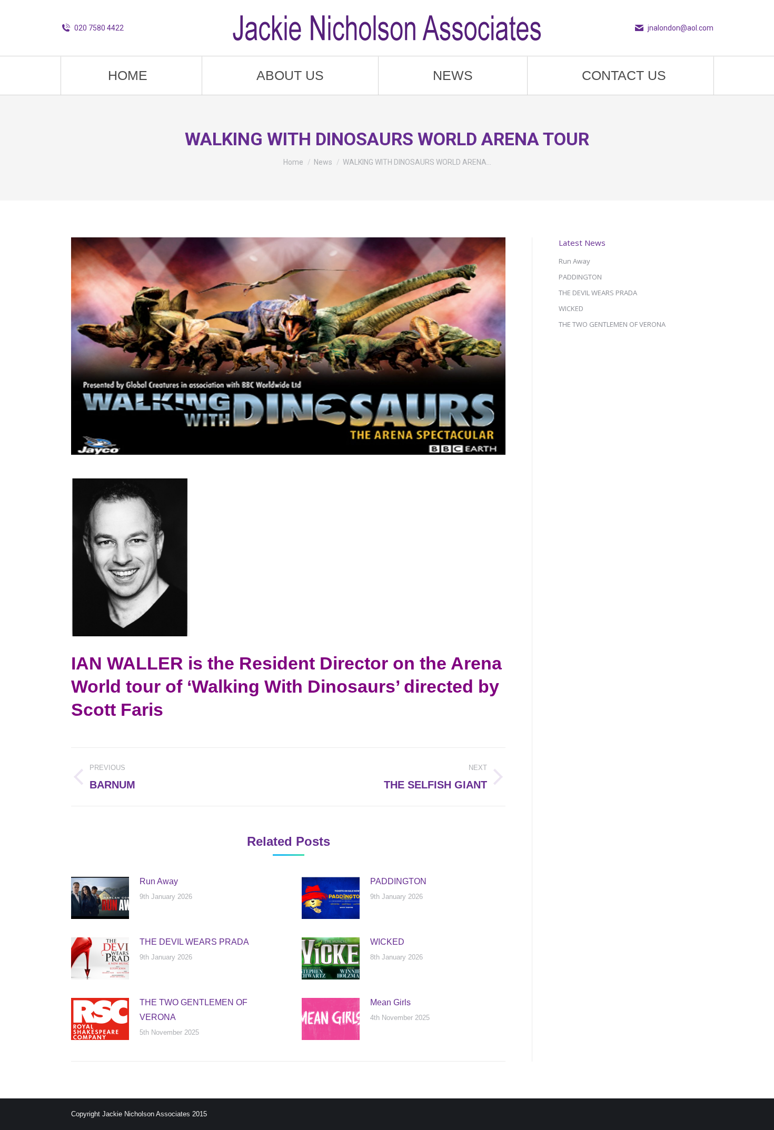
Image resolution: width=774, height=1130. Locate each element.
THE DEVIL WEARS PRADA (194, 941)
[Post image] (100, 898)
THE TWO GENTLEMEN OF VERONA (193, 1010)
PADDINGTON (398, 881)
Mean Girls (390, 1002)
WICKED (387, 941)
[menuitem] (127, 75)
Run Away (159, 881)
